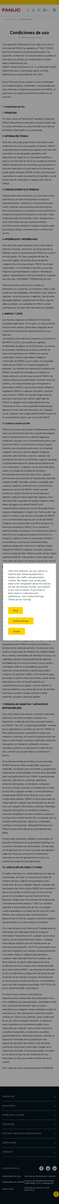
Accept (16, 631)
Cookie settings (20, 620)
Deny (15, 610)
